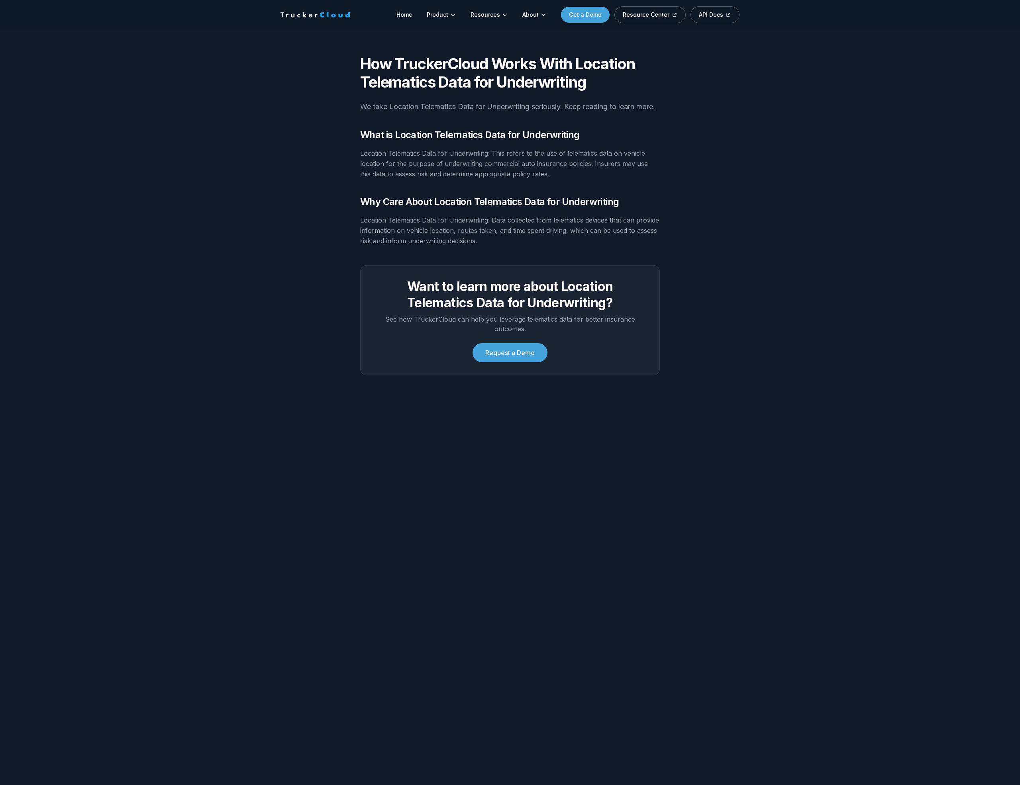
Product (437, 14)
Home (404, 14)
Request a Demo (510, 353)
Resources (485, 14)
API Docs (711, 14)
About (530, 14)
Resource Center (646, 14)
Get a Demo (585, 14)
